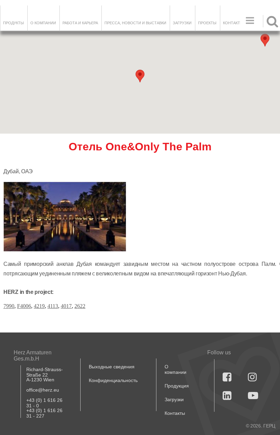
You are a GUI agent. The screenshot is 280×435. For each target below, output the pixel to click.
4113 (52, 306)
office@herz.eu (42, 390)
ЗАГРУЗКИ (182, 23)
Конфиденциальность (113, 380)
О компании (43, 23)
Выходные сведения (112, 366)
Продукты (13, 23)
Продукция (177, 386)
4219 (39, 306)
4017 (66, 306)
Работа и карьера (80, 23)
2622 (79, 306)
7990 (8, 306)
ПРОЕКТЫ (207, 23)
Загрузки (174, 399)
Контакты (233, 23)
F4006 (24, 306)
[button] (265, 40)
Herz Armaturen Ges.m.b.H (33, 356)
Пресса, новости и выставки (135, 23)
